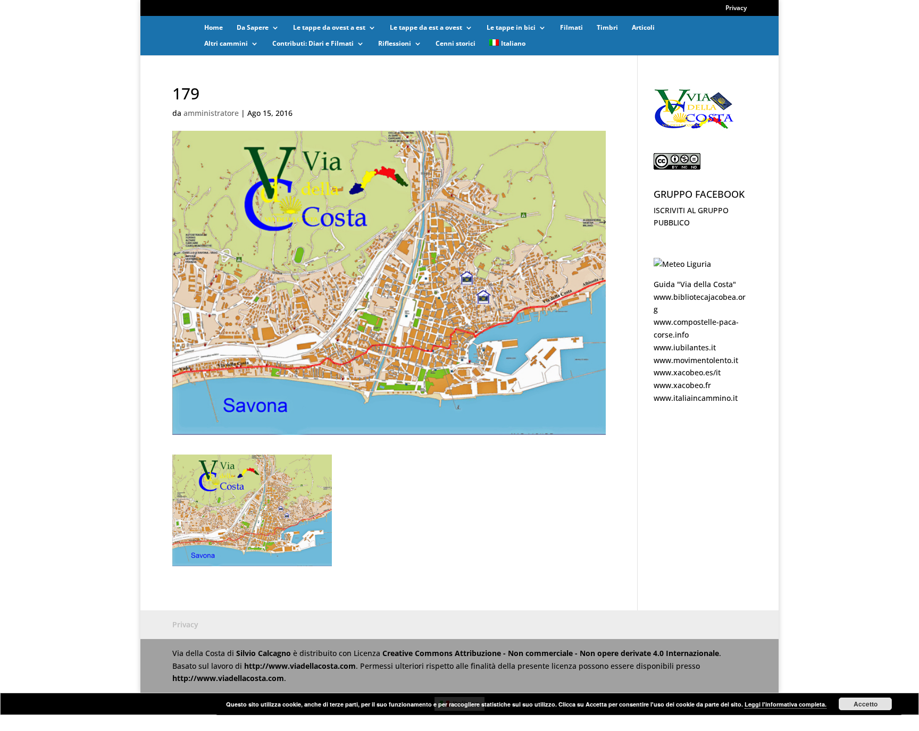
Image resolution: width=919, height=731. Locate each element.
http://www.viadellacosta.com (300, 666)
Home (213, 28)
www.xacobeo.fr (682, 385)
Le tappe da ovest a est (329, 28)
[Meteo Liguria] (682, 264)
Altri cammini (226, 44)
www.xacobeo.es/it (687, 372)
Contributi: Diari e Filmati (313, 44)
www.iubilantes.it (685, 347)
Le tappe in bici (511, 28)
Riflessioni (394, 44)
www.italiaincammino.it (696, 398)
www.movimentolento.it (696, 360)
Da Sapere (253, 28)
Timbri (607, 28)
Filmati (571, 28)
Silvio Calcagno (264, 653)
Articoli (643, 28)
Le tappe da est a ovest (426, 28)
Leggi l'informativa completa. (785, 704)
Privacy (736, 8)
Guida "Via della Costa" (695, 284)
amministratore (211, 113)
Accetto (866, 704)
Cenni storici (455, 44)
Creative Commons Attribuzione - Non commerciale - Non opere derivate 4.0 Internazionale (550, 653)
